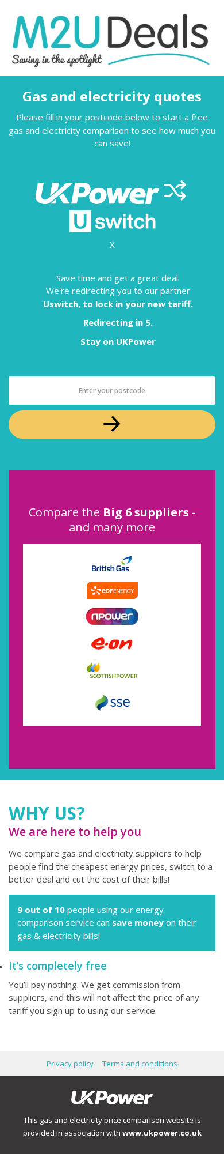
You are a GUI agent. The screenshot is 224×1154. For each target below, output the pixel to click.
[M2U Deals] (112, 38)
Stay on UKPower (118, 341)
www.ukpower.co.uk (162, 1132)
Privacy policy (70, 1063)
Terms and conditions (139, 1063)
